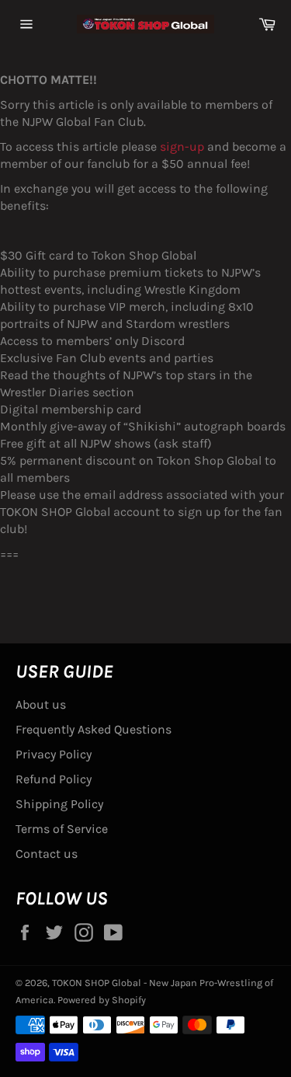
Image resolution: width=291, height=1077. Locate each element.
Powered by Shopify (101, 1000)
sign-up (182, 146)
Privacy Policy (54, 754)
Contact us (47, 853)
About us (41, 704)
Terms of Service (62, 828)
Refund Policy (54, 779)
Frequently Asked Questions (93, 729)
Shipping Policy (59, 803)
